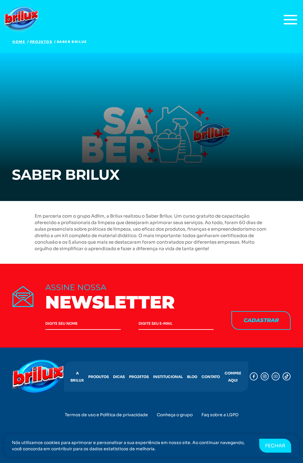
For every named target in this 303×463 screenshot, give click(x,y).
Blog (192, 376)
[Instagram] (265, 376)
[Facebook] (254, 376)
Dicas (119, 376)
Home (18, 42)
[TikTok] (287, 376)
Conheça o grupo (175, 414)
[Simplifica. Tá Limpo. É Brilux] (22, 19)
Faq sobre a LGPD (220, 414)
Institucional (168, 376)
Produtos (98, 376)
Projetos (41, 42)
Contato (211, 376)
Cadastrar (261, 320)
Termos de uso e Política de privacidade (106, 414)
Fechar (275, 446)
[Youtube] (276, 376)
